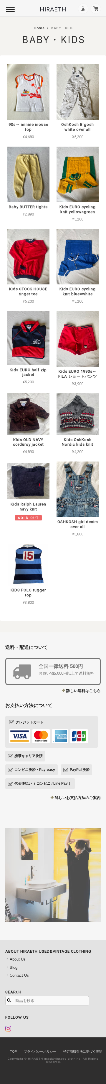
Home (39, 28)
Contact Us (19, 975)
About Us (18, 959)
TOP (13, 1051)
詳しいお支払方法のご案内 (78, 797)
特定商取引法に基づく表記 (82, 1051)
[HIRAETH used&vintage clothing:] (53, 875)
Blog (13, 967)
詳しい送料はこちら (83, 690)
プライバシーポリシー (40, 1051)
